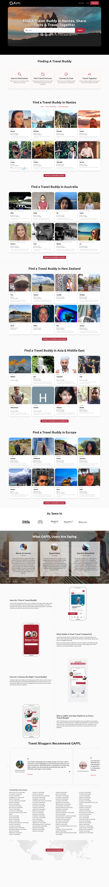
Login (87, 3)
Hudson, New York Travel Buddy (17, 792)
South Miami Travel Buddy (38, 806)
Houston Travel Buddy (14, 824)
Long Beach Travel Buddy (85, 806)
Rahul (35, 213)
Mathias (36, 131)
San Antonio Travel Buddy (38, 797)
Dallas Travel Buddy (14, 816)
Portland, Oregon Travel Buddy (16, 827)
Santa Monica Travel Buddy (85, 826)
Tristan (36, 162)
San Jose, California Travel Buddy (17, 800)
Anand (36, 489)
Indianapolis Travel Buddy (15, 832)
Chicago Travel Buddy (14, 795)
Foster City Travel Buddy (85, 822)
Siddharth (37, 458)
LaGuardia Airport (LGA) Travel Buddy (41, 824)
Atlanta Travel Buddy (14, 802)
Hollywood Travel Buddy (38, 829)
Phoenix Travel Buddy (14, 821)
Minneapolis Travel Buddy (62, 795)
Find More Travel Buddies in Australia (54, 257)
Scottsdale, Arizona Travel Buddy (64, 829)
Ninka (35, 325)
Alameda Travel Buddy (61, 792)
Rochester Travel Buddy (85, 800)
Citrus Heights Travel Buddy (63, 806)
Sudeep (12, 458)
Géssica (12, 244)
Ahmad (36, 295)
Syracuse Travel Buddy (84, 821)
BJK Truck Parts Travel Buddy (86, 812)
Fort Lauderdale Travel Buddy (39, 826)
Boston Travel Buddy (14, 819)
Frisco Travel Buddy (84, 817)
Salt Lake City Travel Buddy (62, 802)
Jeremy (82, 325)
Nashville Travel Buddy (38, 827)
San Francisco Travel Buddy (16, 811)
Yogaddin (59, 376)
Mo (57, 213)
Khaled (12, 489)
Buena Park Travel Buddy (62, 799)
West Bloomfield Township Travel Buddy (66, 816)
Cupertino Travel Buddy (38, 807)
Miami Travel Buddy (60, 814)
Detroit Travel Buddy (84, 799)
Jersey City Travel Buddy (15, 806)
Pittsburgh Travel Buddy (38, 814)
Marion (12, 131)
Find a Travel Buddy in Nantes (54, 102)
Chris (58, 489)
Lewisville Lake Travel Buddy (63, 819)
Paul (35, 244)
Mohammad (14, 407)
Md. (35, 376)
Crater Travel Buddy (84, 816)
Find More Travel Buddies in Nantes (54, 175)
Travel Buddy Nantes (63, 106)
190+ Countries (46, 35)
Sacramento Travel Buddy (38, 802)
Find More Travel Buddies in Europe (54, 503)
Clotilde (82, 295)
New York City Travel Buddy (16, 807)
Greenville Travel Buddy (62, 822)
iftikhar (12, 376)
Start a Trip (81, 3)
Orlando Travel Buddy (37, 794)
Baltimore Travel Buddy (38, 811)
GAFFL (42, 106)
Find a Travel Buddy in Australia (54, 186)
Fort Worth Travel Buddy (85, 814)
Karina (58, 458)
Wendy (58, 244)
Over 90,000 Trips (66, 35)
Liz (80, 244)
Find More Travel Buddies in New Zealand (54, 339)
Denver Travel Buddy (14, 804)
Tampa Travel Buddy (14, 831)
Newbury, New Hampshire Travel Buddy (18, 822)
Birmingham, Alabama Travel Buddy (17, 829)
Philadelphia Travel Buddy (38, 799)
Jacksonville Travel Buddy (38, 809)
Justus (82, 213)
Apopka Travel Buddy (61, 831)
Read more (30, 774)
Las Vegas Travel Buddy (61, 800)
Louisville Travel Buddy (85, 811)
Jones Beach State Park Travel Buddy (65, 812)
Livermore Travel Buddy (38, 804)
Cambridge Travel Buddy (62, 809)
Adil (81, 376)
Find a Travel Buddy (51, 106)
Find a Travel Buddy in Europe (54, 432)
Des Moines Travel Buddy (62, 797)
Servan (82, 162)
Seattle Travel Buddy (14, 799)
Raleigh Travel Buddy (61, 811)
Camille (58, 295)
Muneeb (59, 131)
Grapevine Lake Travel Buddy (86, 827)
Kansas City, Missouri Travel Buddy (41, 795)
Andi (81, 489)
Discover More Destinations (54, 850)
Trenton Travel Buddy (14, 809)
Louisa (12, 162)
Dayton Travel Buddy (84, 824)
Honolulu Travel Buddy (38, 821)
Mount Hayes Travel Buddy (39, 817)
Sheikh (82, 407)
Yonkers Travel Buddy (14, 834)
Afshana (59, 407)
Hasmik (36, 407)
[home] (15, 3)
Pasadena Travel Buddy (85, 807)
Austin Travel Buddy (14, 817)
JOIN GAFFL (94, 3)
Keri (57, 325)
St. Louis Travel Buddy (37, 812)
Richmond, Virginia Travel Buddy (63, 817)
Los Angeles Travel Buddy (15, 794)
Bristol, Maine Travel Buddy (86, 829)
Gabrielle (59, 162)
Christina (82, 458)
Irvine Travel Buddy (37, 819)
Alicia (12, 325)
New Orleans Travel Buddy (62, 821)
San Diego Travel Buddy (15, 826)
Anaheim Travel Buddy (37, 831)
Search (80, 30)
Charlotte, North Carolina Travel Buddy (41, 800)
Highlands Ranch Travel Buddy (63, 804)
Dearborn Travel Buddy (85, 797)
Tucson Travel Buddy (84, 795)
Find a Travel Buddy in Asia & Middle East (54, 350)
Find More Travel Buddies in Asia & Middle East (54, 421)
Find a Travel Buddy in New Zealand (54, 268)
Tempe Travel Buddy (84, 809)
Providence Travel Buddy (38, 816)
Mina (12, 213)
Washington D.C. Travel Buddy (16, 797)
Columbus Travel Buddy (38, 792)
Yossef (82, 131)
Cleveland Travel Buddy (85, 794)
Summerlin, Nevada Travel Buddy (87, 819)
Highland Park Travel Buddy (39, 822)
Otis (11, 295)
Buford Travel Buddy (61, 794)
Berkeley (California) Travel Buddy (64, 807)
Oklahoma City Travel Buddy (86, 832)
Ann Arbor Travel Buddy (85, 792)
